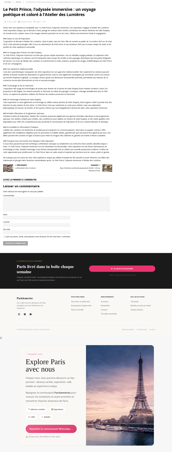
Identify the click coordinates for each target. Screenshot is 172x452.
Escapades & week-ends (81, 305)
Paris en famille (77, 310)
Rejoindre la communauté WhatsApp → (51, 428)
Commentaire (8, 195)
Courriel (6, 222)
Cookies (152, 329)
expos (38, 22)
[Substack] (30, 314)
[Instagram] (19, 314)
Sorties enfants (137, 310)
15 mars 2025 (12, 22)
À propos (104, 301)
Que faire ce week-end (80, 301)
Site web (6, 229)
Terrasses (135, 301)
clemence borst (26, 22)
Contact (104, 310)
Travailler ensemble (109, 314)
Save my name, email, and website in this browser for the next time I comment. (38, 236)
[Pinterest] (25, 314)
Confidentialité (142, 329)
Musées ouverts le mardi (141, 305)
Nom (5, 214)
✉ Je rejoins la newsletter (122, 269)
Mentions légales (128, 329)
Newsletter (105, 305)
